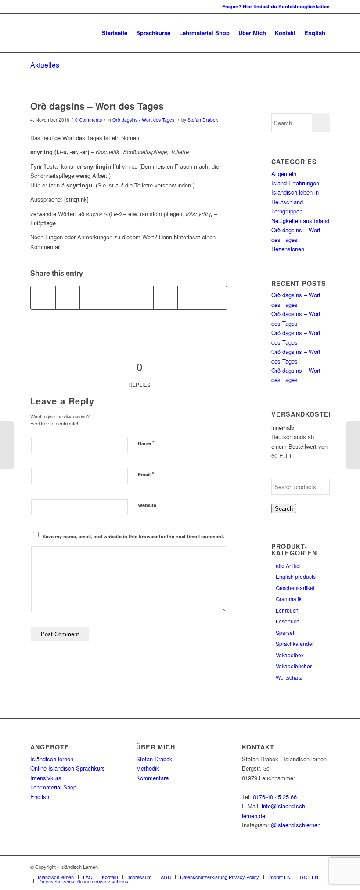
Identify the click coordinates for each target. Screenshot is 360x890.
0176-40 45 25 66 (275, 797)
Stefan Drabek (202, 119)
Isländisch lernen (51, 759)
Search (284, 508)
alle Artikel (288, 565)
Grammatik (289, 598)
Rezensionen (287, 249)
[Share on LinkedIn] (116, 297)
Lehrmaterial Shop (53, 787)
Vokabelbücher (294, 666)
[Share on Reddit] (190, 297)
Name (146, 443)
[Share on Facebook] (43, 297)
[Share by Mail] (214, 297)
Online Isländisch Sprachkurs (67, 768)
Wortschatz (289, 677)
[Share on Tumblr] (141, 297)
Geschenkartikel (295, 587)
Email (146, 474)
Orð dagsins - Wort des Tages (143, 119)
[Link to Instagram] (33, 6)
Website (147, 505)
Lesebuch (287, 621)
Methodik (147, 768)
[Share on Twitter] (68, 297)
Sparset (285, 632)
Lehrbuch (287, 610)
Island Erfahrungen (295, 183)
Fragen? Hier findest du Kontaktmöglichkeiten (276, 6)
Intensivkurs (45, 778)
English (39, 797)
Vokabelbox (290, 655)
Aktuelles (44, 65)
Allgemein (283, 173)
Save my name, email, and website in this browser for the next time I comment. (133, 536)
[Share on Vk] (166, 297)
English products (296, 576)
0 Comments (88, 119)
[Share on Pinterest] (92, 297)
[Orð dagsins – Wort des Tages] (7, 445)
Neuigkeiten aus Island (300, 220)
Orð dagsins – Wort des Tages (97, 105)
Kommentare (152, 778)
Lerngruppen (286, 211)
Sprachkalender (295, 643)
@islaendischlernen (295, 825)
